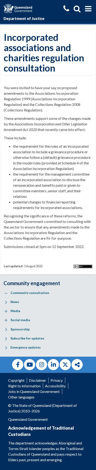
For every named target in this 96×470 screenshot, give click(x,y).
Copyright (16, 380)
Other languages (21, 397)
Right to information (24, 386)
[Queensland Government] (17, 8)
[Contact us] (66, 9)
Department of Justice (24, 18)
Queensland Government (28, 419)
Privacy (57, 380)
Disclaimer (37, 380)
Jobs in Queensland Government (34, 391)
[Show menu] (88, 9)
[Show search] (77, 9)
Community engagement (31, 283)
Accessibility (55, 386)
